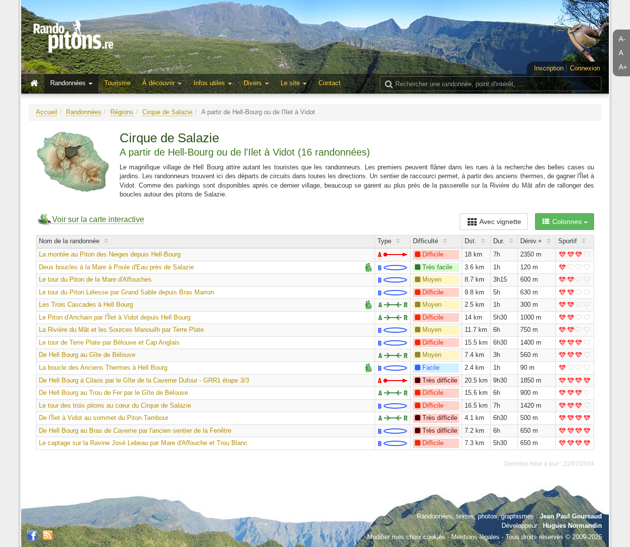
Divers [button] (254, 83)
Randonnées (83, 112)
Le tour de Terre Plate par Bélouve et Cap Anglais (109, 342)
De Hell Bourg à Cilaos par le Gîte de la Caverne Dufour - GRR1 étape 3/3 (144, 380)
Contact (329, 83)
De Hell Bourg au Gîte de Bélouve (87, 354)
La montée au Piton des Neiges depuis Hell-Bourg (110, 254)
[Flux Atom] (48, 534)
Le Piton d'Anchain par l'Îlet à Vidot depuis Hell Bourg (114, 317)
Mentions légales (475, 537)
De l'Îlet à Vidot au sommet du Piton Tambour (103, 417)
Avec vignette (499, 221)
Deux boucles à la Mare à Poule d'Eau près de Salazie (116, 267)
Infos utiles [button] (210, 83)
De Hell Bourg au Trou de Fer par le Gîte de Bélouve (113, 392)
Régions (121, 112)
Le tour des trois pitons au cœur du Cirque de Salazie (115, 405)
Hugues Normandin (572, 525)
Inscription (549, 68)
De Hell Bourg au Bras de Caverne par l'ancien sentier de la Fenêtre (135, 430)
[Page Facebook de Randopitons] (32, 536)
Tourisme (117, 83)
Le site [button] (291, 83)
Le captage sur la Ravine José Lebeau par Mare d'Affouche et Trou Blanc (143, 443)
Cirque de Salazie (167, 112)
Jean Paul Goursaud (571, 516)
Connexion (585, 68)
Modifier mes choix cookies (406, 537)
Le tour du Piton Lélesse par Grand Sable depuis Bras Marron (126, 292)
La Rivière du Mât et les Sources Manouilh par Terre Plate (121, 329)
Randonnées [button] (69, 83)
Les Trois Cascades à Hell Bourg (86, 304)
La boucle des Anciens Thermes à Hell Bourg (103, 367)
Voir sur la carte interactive (98, 219)
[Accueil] (36, 84)
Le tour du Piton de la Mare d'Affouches (95, 279)
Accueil (46, 112)
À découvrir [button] (159, 83)
